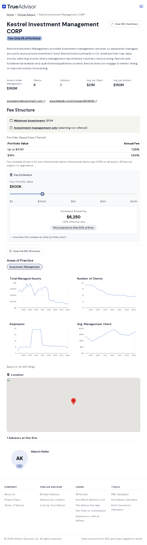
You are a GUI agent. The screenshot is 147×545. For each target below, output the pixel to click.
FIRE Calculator (120, 494)
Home (10, 14)
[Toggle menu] (141, 6)
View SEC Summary (126, 24)
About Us (9, 494)
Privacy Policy (12, 499)
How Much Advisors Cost (90, 499)
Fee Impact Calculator (124, 499)
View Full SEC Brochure (26, 251)
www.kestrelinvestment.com (24, 101)
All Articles (82, 494)
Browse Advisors (49, 494)
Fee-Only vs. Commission (91, 510)
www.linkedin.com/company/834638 (71, 101)
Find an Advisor (26, 14)
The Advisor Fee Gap (88, 505)
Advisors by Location (52, 499)
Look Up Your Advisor (52, 505)
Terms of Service (14, 505)
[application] (40, 298)
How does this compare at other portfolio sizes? (39, 237)
